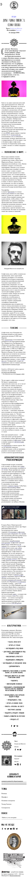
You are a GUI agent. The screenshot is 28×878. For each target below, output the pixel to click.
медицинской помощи (14, 580)
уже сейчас (18, 548)
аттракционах (7, 445)
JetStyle (21, 872)
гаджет (14, 594)
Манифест (4, 797)
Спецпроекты (5, 808)
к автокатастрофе (19, 442)
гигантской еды (15, 135)
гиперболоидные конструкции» (10, 542)
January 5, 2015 (20, 374)
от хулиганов (22, 582)
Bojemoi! (16, 758)
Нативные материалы (8, 800)
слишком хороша (13, 486)
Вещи (14, 17)
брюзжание (11, 192)
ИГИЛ (8, 133)
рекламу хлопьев (11, 559)
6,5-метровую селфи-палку (16, 532)
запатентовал (9, 340)
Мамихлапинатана (15, 875)
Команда (4, 793)
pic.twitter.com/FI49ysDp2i (8, 372)
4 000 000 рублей (16, 603)
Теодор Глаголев (6, 804)
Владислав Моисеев (19, 744)
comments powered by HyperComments (12, 781)
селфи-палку (17, 440)
